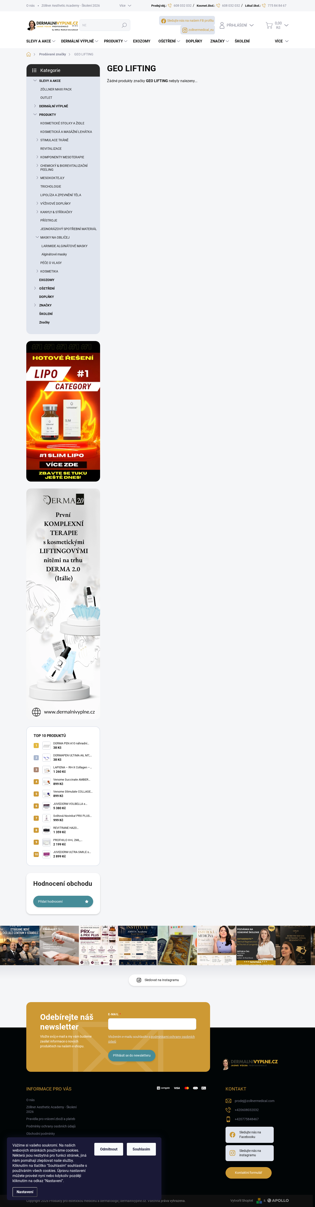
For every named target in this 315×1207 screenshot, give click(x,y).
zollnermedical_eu (201, 30)
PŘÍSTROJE (48, 220)
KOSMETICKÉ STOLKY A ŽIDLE (62, 123)
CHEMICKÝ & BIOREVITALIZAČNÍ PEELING (64, 167)
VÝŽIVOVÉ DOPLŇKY (55, 203)
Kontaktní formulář (248, 1172)
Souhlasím (141, 1149)
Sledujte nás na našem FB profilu (190, 20)
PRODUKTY (47, 115)
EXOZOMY (46, 280)
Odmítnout (108, 1149)
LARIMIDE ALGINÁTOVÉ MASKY (64, 246)
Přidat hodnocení (50, 901)
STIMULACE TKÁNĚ (54, 140)
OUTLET (46, 97)
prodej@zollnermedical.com (254, 1101)
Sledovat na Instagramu (162, 980)
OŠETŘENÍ (47, 288)
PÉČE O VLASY (51, 263)
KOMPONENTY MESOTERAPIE (62, 157)
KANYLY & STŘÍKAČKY (56, 212)
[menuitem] (41, 41)
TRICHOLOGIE (50, 186)
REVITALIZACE (51, 148)
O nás (30, 5)
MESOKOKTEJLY (52, 178)
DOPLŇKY (46, 297)
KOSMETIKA (49, 271)
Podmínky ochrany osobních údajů (51, 1126)
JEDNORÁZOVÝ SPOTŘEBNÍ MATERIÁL (68, 229)
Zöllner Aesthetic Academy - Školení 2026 (71, 5)
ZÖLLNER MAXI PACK (56, 89)
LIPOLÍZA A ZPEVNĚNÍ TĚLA (60, 195)
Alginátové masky (54, 254)
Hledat (124, 25)
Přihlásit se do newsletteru (132, 1055)
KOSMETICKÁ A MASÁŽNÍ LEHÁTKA (66, 132)
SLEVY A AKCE (50, 81)
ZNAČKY (45, 305)
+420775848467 (247, 1119)
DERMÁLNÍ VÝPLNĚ (53, 106)
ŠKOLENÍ (46, 314)
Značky (44, 322)
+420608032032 (247, 1110)
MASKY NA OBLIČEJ (55, 237)
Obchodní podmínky (40, 1133)
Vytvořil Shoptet (241, 1200)
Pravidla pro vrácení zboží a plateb (50, 1119)
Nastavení (25, 1192)
